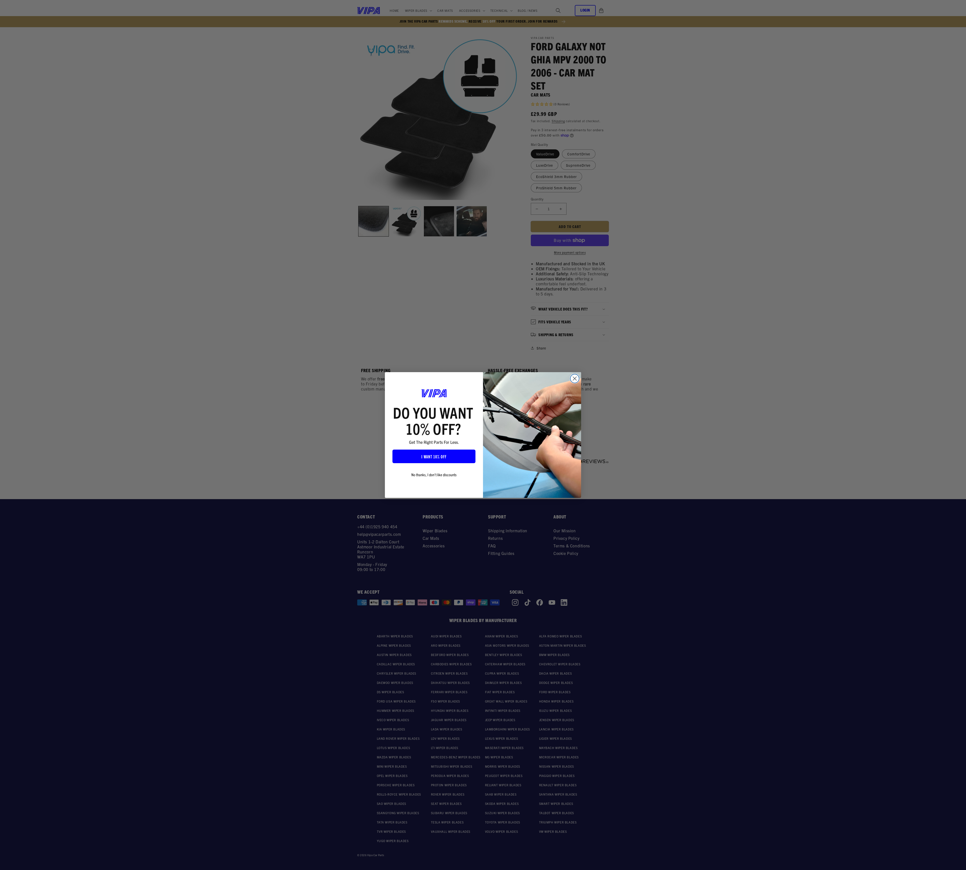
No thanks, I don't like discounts (434, 474)
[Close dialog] (574, 378)
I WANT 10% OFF (434, 456)
